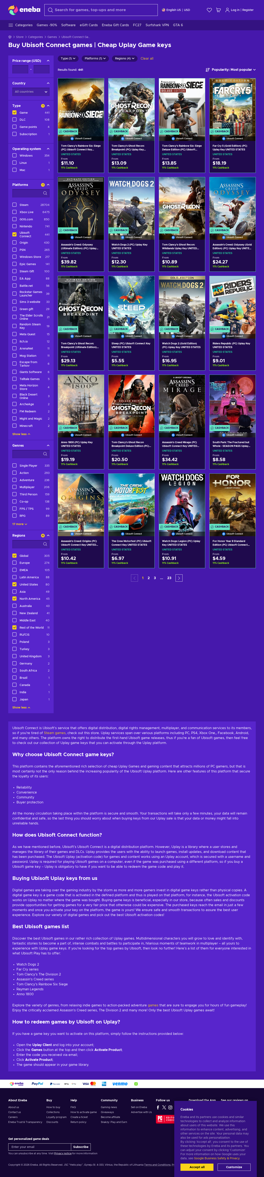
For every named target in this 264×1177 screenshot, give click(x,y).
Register (248, 10)
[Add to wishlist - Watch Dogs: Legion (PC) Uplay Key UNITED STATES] (198, 480)
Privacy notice (63, 1153)
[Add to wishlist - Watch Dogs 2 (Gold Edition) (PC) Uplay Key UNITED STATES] (198, 282)
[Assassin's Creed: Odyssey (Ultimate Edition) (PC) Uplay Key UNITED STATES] (81, 203)
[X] (164, 1107)
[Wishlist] (209, 10)
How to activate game (84, 1112)
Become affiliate (110, 1117)
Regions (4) (123, 58)
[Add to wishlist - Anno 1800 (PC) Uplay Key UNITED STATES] (97, 381)
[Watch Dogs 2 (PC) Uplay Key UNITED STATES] (131, 203)
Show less (19, 434)
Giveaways (107, 1112)
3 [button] (155, 578)
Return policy (78, 1122)
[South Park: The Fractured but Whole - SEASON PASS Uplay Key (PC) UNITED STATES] (233, 401)
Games (52, 37)
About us (13, 1107)
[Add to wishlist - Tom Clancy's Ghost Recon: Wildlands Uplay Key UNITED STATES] (198, 183)
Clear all (147, 58)
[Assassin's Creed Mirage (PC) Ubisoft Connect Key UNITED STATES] (182, 401)
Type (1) (66, 58)
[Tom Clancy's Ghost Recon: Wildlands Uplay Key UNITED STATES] (182, 203)
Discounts (52, 1122)
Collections (53, 1112)
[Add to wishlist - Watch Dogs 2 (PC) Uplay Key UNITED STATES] (147, 183)
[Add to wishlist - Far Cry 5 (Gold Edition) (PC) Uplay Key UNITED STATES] (248, 85)
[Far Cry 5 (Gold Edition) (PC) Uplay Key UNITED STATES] (233, 104)
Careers (13, 1117)
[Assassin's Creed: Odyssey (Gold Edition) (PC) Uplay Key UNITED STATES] (233, 203)
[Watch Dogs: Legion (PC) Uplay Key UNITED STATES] (182, 500)
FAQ (73, 1107)
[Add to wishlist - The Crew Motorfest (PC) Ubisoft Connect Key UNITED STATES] (147, 480)
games (153, 1005)
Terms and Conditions (157, 1165)
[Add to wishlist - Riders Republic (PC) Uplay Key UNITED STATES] (248, 282)
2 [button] (149, 578)
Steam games (55, 733)
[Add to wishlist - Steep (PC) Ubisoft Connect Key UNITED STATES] (147, 282)
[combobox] (101, 10)
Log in (235, 10)
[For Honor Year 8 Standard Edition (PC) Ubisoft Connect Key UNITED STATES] (233, 500)
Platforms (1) (93, 58)
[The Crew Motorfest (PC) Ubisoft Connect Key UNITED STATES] (131, 500)
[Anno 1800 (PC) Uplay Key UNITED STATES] (81, 401)
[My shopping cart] (218, 10)
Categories (35, 37)
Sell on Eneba (139, 1107)
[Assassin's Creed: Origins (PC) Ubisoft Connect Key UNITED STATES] (81, 500)
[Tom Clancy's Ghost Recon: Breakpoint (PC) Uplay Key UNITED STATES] (131, 104)
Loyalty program (56, 1117)
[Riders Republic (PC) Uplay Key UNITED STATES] (233, 302)
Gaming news (109, 1107)
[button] (179, 578)
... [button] (161, 578)
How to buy (53, 1107)
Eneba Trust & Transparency (25, 1122)
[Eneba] (24, 10)
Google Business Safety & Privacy (216, 1158)
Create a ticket (79, 1117)
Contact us (14, 1112)
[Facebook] (158, 1107)
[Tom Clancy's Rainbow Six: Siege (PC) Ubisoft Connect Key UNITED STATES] (81, 104)
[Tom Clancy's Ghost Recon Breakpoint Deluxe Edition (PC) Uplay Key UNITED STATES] (131, 401)
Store (20, 37)
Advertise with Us (141, 1112)
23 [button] (169, 578)
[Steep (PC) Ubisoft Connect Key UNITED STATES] (131, 302)
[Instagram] (170, 1107)
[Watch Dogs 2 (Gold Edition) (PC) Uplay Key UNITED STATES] (182, 302)
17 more (18, 524)
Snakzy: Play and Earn (114, 1122)
